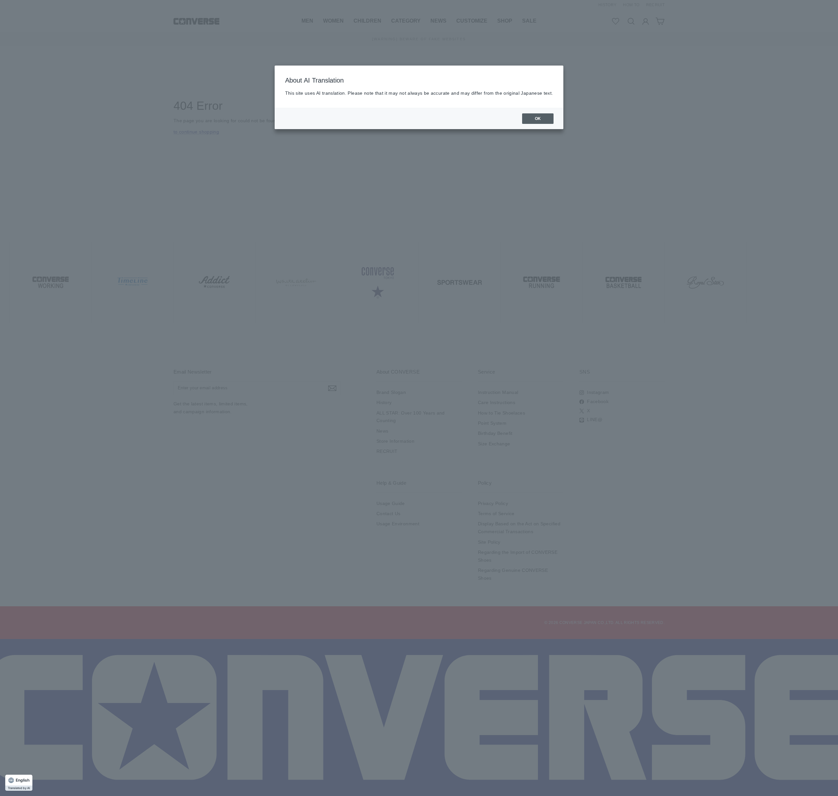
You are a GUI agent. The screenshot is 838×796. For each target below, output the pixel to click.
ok (538, 118)
